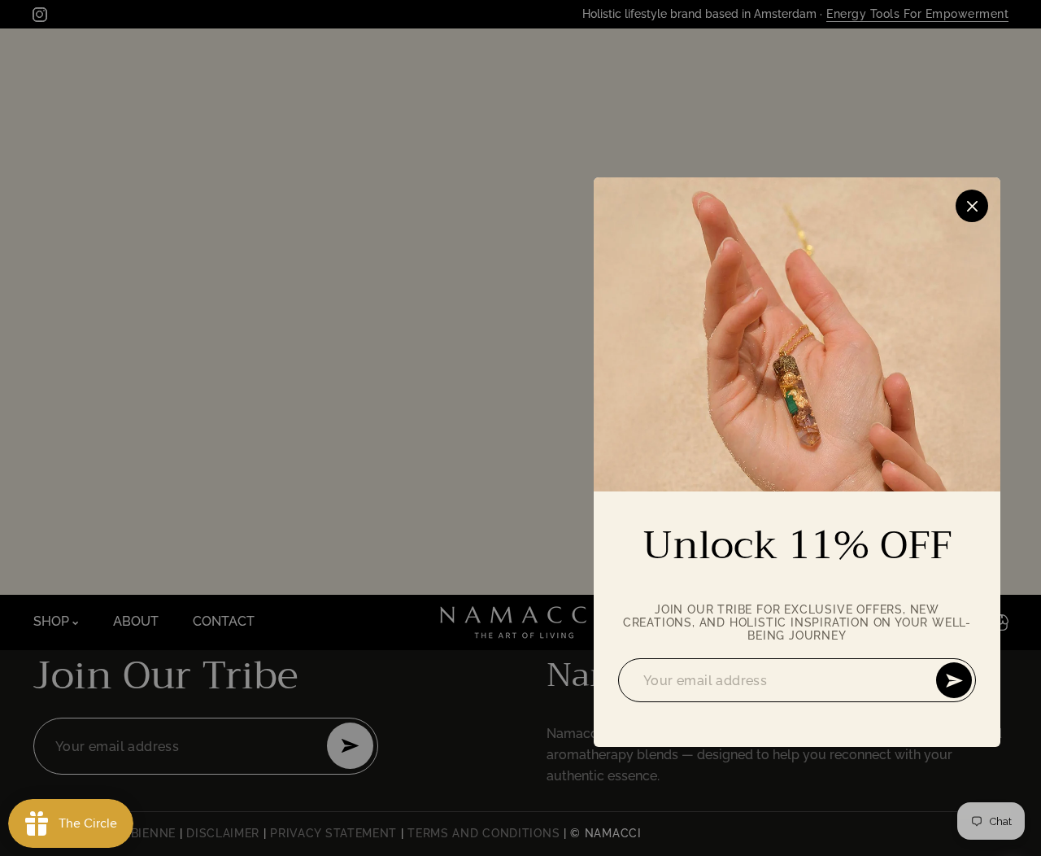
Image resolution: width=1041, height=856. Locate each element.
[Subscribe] (954, 680)
